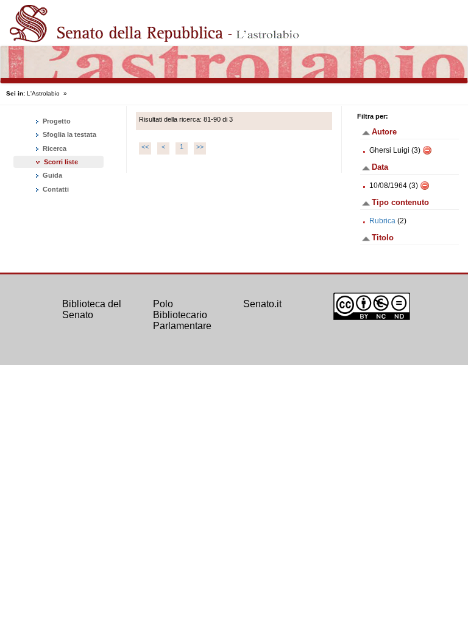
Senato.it (262, 304)
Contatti (55, 189)
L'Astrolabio (43, 93)
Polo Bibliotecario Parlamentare (182, 314)
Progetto (56, 121)
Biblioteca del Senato (91, 309)
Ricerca (53, 148)
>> (200, 146)
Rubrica (382, 221)
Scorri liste (61, 161)
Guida (51, 175)
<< (145, 146)
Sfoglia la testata (68, 134)
